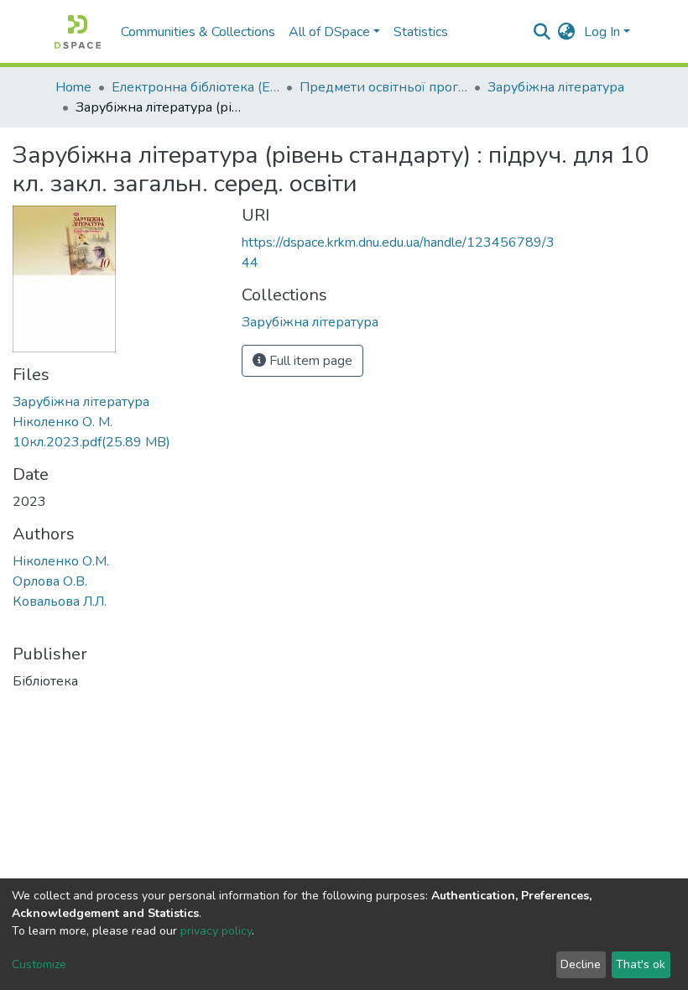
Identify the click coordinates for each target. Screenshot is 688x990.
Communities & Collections (198, 32)
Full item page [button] (309, 361)
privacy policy (216, 931)
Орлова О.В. (50, 581)
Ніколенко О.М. (61, 561)
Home (73, 87)
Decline (580, 964)
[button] (567, 32)
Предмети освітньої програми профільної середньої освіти (383, 87)
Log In (602, 32)
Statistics (421, 32)
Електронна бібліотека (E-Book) (195, 87)
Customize (39, 964)
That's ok (640, 964)
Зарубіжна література (555, 87)
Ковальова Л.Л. (60, 601)
